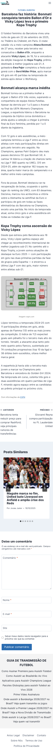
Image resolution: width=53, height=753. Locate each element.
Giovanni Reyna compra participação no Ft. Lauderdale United (41, 418)
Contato (41, 735)
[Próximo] (44, 488)
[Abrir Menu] (50, 3)
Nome (7, 599)
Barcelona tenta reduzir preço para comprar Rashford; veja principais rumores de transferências (10, 422)
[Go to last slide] (8, 488)
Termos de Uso (33, 740)
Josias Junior (16, 508)
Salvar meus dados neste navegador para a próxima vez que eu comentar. (26, 637)
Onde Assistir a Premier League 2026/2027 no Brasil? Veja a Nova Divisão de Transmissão (26, 710)
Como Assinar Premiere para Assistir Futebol (26, 671)
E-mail (7, 613)
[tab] (20, 521)
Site (5, 627)
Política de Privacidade (26, 745)
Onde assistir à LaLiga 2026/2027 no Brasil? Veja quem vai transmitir (26, 719)
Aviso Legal (13, 735)
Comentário (10, 557)
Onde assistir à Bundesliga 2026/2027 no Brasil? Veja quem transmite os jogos (27, 701)
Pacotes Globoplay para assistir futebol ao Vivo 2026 (26, 687)
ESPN (22, 397)
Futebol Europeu (26, 10)
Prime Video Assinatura (26, 694)
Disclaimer (28, 735)
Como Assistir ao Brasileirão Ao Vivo (26, 675)
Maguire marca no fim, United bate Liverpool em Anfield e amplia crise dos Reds (25, 498)
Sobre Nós (17, 740)
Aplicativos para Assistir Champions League (26, 680)
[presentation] (26, 472)
